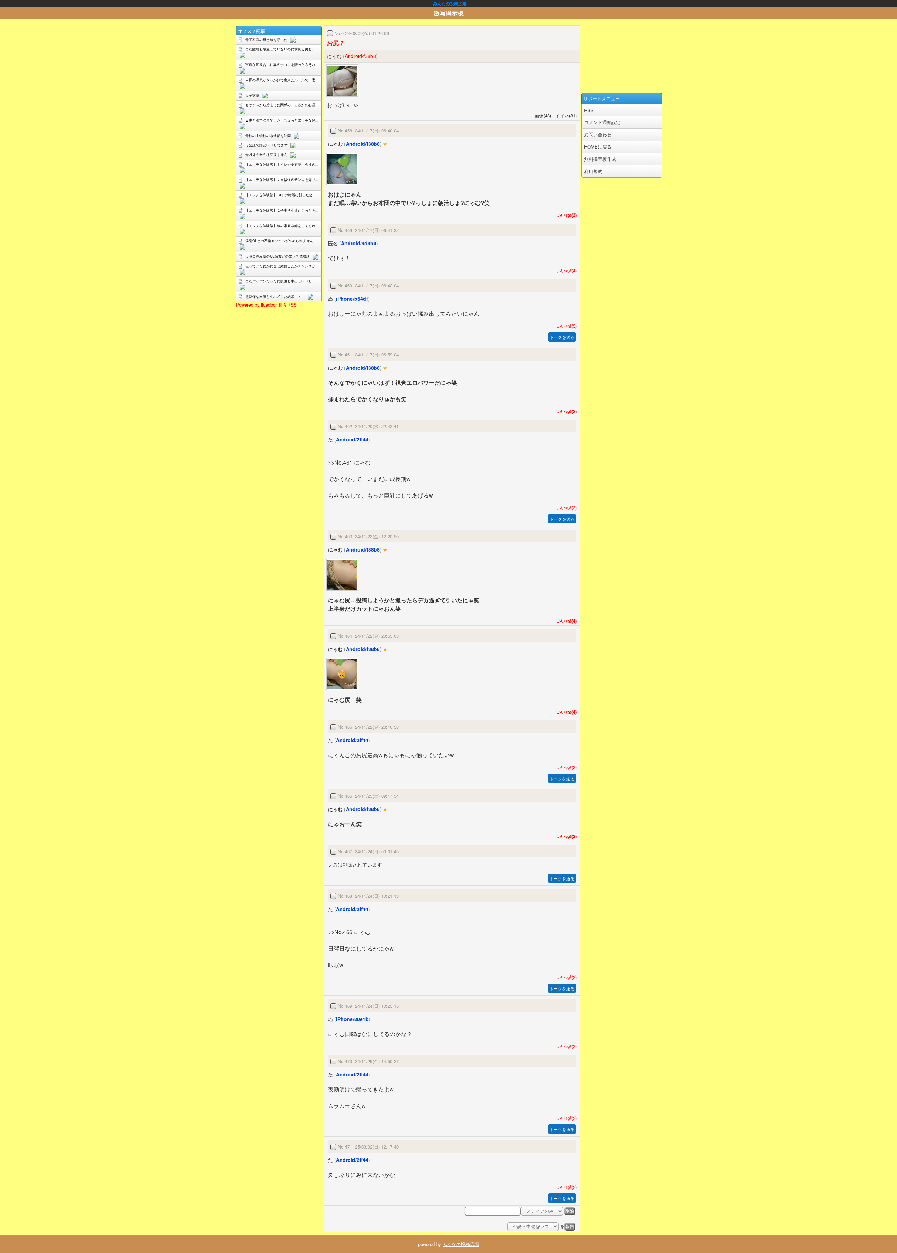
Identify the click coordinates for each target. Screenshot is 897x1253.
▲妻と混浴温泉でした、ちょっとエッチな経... (282, 120)
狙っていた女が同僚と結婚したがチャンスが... (282, 265)
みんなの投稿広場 (461, 1244)
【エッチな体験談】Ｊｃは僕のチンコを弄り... (282, 179)
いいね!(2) (565, 411)
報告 (569, 1226)
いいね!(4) (565, 270)
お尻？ (336, 43)
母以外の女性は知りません (266, 154)
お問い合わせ (597, 134)
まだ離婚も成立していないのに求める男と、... (282, 49)
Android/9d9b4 (358, 243)
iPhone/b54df (352, 298)
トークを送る (562, 337)
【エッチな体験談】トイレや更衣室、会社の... (282, 164)
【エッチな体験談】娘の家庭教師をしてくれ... (282, 225)
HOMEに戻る (597, 146)
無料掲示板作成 (600, 159)
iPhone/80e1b (352, 1018)
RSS (589, 110)
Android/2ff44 (352, 439)
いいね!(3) (565, 215)
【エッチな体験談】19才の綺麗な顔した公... (280, 194)
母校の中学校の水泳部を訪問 (268, 135)
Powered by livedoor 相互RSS (266, 304)
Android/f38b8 (360, 56)
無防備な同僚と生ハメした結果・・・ (275, 296)
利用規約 (593, 171)
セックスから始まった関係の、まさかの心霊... (282, 104)
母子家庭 (252, 95)
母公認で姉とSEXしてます (266, 145)
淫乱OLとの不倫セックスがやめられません (279, 240)
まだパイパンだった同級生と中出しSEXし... (280, 281)
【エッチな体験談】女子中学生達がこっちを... (282, 210)
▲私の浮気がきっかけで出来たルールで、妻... (282, 79)
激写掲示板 (449, 13)
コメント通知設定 (602, 122)
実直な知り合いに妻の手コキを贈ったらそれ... (282, 64)
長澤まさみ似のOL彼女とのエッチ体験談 (277, 256)
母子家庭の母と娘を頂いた (266, 39)
